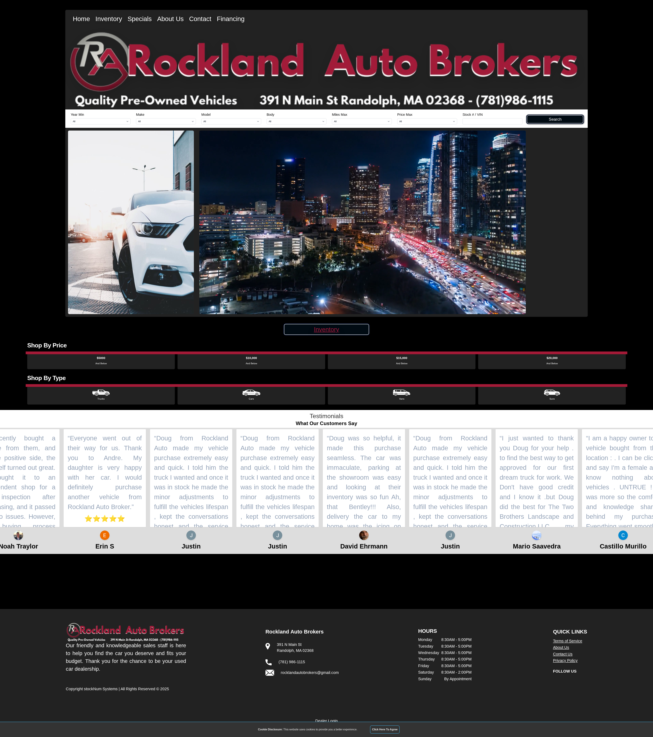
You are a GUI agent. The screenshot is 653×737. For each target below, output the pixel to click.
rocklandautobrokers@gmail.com (310, 672)
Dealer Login (326, 721)
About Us (170, 18)
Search (555, 119)
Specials (140, 18)
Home (81, 18)
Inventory (108, 18)
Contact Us (563, 654)
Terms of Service (567, 641)
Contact (200, 18)
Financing (231, 18)
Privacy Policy (565, 660)
